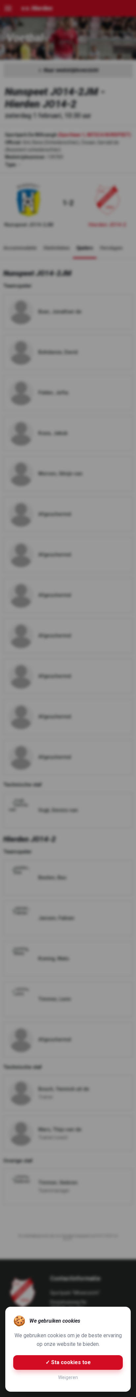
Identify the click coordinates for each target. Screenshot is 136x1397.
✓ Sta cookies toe (68, 1362)
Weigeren (68, 1377)
